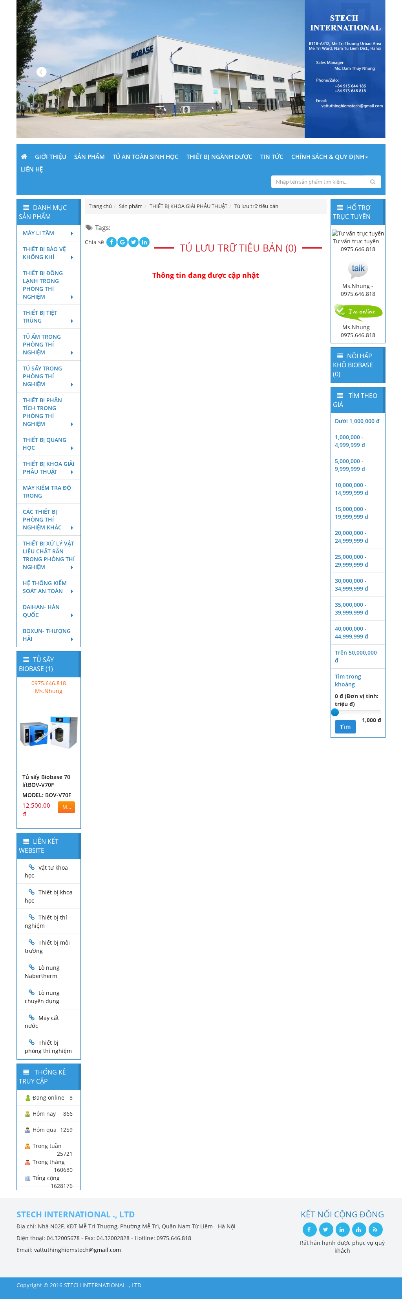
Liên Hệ (32, 169)
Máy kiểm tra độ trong (47, 491)
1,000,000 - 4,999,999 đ (350, 441)
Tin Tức (271, 157)
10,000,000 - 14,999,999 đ (351, 488)
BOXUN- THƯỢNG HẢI (47, 634)
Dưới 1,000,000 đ (357, 421)
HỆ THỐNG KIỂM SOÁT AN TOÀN (45, 587)
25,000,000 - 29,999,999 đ (351, 560)
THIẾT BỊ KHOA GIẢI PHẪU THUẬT (48, 467)
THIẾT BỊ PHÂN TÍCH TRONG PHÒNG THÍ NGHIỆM (42, 411)
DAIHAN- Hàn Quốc (41, 610)
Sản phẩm (89, 157)
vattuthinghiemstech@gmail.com (77, 1249)
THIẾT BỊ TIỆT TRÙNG (40, 316)
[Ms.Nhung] (358, 269)
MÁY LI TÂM (38, 233)
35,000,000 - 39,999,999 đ (351, 608)
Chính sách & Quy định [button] (327, 157)
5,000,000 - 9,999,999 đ (350, 465)
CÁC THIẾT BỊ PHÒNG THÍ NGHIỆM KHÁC (42, 519)
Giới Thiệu (50, 157)
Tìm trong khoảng (348, 680)
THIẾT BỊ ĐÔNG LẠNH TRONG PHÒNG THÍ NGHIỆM (43, 284)
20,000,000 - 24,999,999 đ (351, 536)
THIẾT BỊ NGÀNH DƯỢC (219, 157)
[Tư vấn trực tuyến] (358, 233)
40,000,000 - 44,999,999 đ (351, 632)
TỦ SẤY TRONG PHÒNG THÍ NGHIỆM (42, 376)
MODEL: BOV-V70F (46, 795)
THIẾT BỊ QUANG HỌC (44, 443)
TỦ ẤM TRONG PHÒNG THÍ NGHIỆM (42, 344)
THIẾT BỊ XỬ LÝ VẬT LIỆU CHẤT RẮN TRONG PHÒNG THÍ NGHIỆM (49, 555)
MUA (68, 807)
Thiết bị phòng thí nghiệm (48, 1047)
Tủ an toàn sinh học (146, 157)
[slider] (335, 712)
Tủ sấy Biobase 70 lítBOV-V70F (46, 780)
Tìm (345, 726)
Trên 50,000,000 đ (356, 656)
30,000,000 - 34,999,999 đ (351, 584)
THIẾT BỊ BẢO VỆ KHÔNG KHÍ (44, 253)
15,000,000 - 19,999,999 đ (351, 512)
